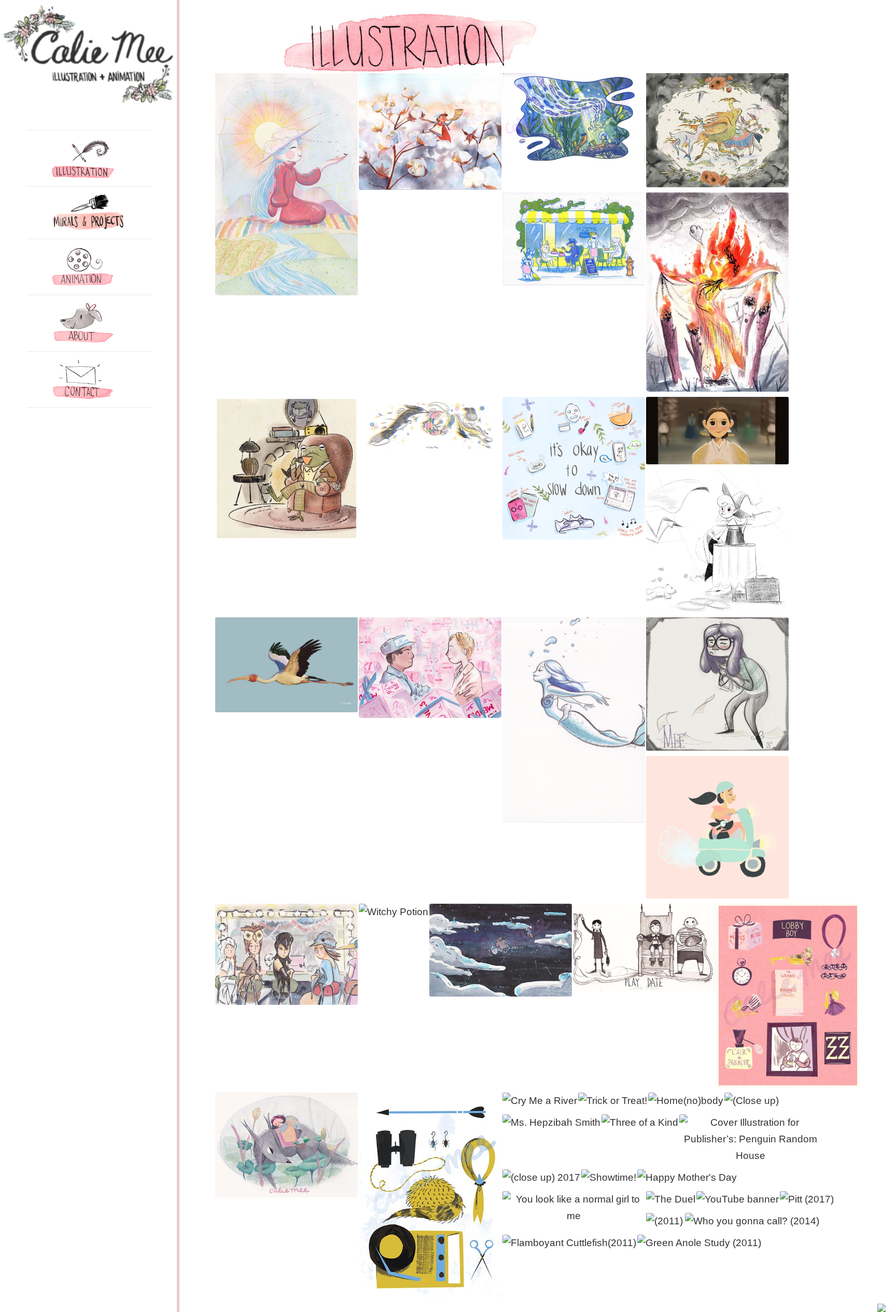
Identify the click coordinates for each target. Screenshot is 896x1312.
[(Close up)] (751, 1101)
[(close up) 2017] (541, 1177)
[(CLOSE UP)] (751, 1101)
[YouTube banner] (737, 1199)
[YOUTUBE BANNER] (737, 1199)
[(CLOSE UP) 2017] (541, 1177)
